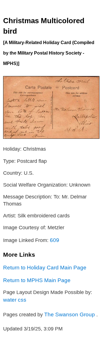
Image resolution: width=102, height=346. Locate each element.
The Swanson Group (70, 314)
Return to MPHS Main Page (37, 280)
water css (14, 300)
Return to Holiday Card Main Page (44, 267)
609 (54, 240)
